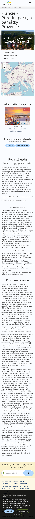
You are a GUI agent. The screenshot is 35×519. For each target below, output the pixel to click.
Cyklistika (15, 483)
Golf (14, 488)
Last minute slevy (6, 481)
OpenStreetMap (5, 95)
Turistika (15, 486)
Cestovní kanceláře (25, 488)
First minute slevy (6, 483)
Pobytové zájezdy (6, 486)
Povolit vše (9, 511)
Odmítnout (17, 514)
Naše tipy (22, 481)
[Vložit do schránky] (7, 123)
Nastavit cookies (23, 511)
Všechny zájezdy (24, 486)
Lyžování (15, 481)
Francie (10, 146)
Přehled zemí (23, 483)
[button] (4, 64)
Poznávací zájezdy (22, 146)
